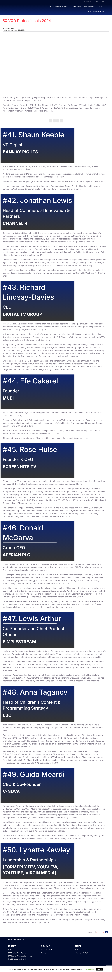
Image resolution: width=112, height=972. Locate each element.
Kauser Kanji (9, 28)
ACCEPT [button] (99, 969)
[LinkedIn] (54, 121)
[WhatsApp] (58, 121)
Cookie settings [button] (89, 969)
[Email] (62, 121)
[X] (50, 121)
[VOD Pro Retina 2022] (22, 9)
